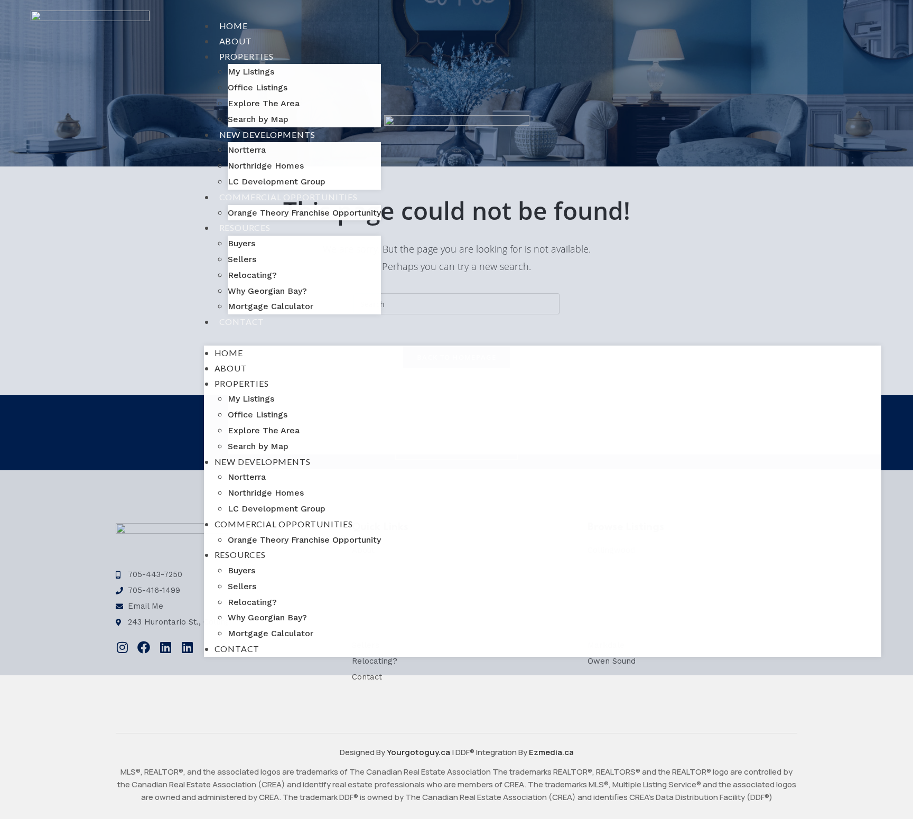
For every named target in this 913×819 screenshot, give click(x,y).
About (235, 41)
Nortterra (247, 150)
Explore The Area (264, 103)
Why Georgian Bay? (267, 291)
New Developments (267, 134)
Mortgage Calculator (270, 306)
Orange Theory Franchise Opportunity (304, 213)
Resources (245, 227)
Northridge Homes (266, 166)
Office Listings (257, 87)
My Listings (251, 72)
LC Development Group (276, 181)
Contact (242, 322)
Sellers (242, 259)
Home (233, 26)
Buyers (241, 243)
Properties (246, 56)
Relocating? (252, 275)
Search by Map (258, 119)
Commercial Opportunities (288, 197)
